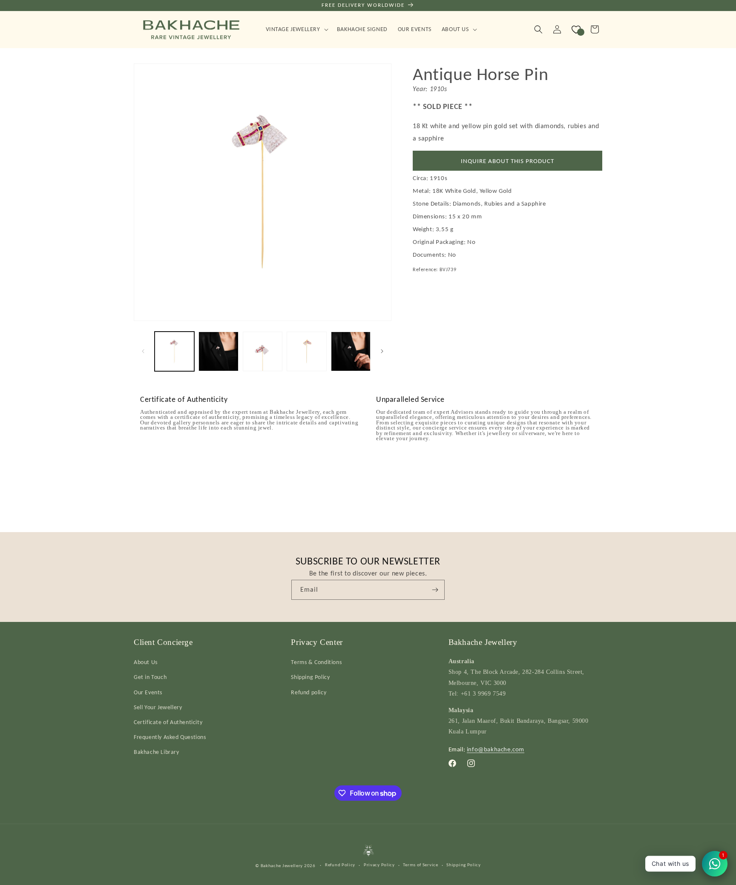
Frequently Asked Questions (170, 737)
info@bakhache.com (495, 749)
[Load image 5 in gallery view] (351, 351)
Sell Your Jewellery (158, 707)
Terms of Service (420, 865)
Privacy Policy (379, 865)
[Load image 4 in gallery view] (306, 351)
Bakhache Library (156, 752)
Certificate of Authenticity (168, 722)
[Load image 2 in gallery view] (218, 351)
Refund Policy (340, 865)
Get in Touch (150, 677)
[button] (296, 29)
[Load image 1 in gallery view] (174, 351)
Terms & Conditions (316, 662)
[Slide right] (382, 351)
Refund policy (308, 692)
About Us (146, 662)
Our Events (148, 692)
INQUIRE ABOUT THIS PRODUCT (507, 161)
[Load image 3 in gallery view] (262, 351)
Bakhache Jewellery (282, 865)
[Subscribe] (435, 590)
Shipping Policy (310, 677)
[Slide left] (143, 351)
